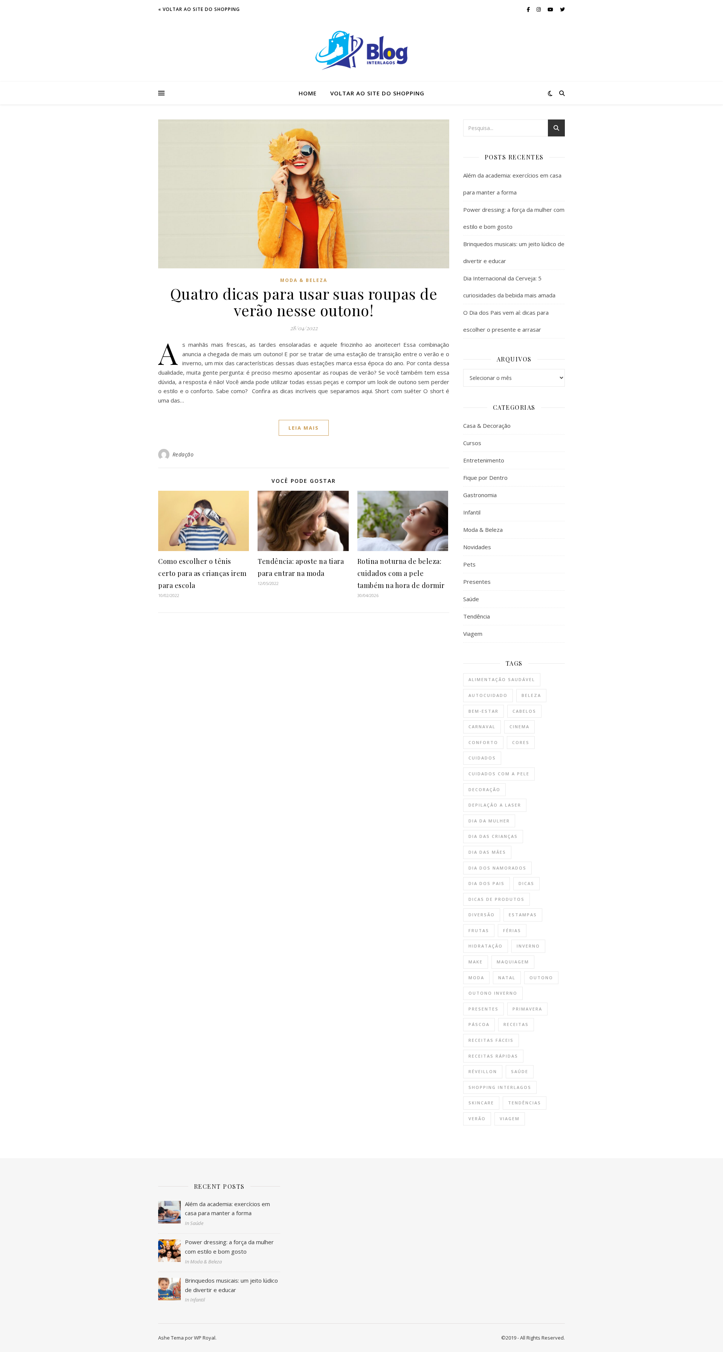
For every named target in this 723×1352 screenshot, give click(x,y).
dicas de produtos (496, 899)
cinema (519, 726)
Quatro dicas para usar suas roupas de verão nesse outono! (304, 301)
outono (541, 977)
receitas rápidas (493, 1056)
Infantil (471, 512)
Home (308, 93)
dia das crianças (493, 836)
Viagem (472, 633)
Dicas (526, 883)
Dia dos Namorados (497, 868)
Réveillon (482, 1071)
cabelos (524, 711)
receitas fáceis (491, 1040)
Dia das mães (487, 852)
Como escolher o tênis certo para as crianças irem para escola (202, 573)
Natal (507, 977)
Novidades (477, 547)
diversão (481, 914)
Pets (469, 564)
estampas (523, 914)
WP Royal (204, 1337)
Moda (476, 977)
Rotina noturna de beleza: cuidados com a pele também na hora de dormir (401, 573)
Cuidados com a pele (498, 773)
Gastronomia (480, 495)
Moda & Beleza (303, 280)
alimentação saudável (501, 679)
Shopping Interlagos (499, 1087)
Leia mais (303, 427)
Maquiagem (513, 962)
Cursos (472, 443)
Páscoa (479, 1024)
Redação (183, 454)
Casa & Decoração (487, 425)
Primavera (527, 1009)
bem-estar (483, 711)
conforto (483, 742)
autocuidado (488, 695)
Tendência (476, 616)
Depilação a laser (494, 805)
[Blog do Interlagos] (361, 50)
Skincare (481, 1102)
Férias (512, 930)
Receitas (516, 1024)
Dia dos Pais (486, 883)
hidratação (485, 946)
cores (520, 742)
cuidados (482, 758)
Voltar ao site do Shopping (377, 93)
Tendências (524, 1102)
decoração (484, 789)
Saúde (471, 599)
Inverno (528, 946)
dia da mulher (489, 821)
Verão (477, 1118)
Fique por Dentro (485, 477)
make (475, 962)
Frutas (478, 930)
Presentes (477, 581)
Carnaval (482, 726)
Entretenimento (483, 460)
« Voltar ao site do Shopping (199, 9)
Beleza (531, 695)
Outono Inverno (492, 993)
